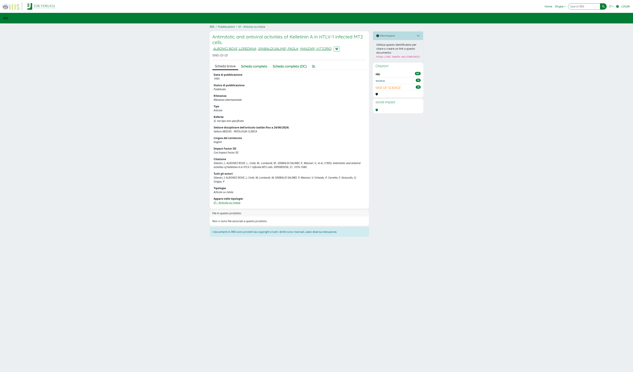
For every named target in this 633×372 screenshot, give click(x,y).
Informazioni (387, 35)
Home (548, 6)
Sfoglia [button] (559, 6)
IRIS (212, 27)
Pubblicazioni (226, 27)
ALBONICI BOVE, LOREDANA (234, 48)
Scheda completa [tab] (254, 66)
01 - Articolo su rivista (251, 27)
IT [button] (610, 6)
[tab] (313, 66)
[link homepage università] (41, 6)
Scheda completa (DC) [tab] (290, 66)
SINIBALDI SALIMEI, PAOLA (278, 48)
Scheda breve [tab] (225, 66)
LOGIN (625, 6)
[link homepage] (12, 6)
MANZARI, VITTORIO (315, 48)
